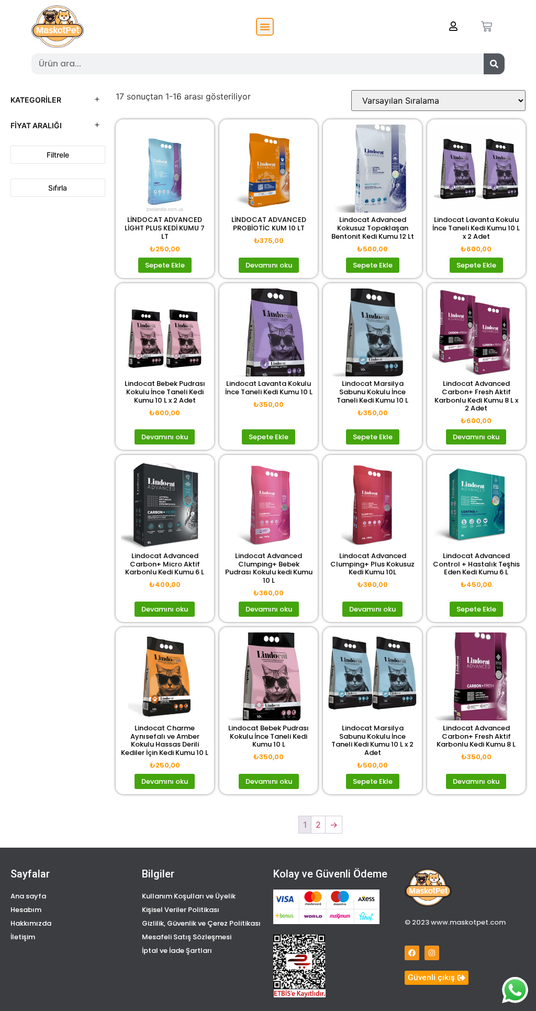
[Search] (494, 63)
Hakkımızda (30, 923)
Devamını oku (268, 265)
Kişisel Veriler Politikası (180, 910)
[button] (265, 27)
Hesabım (25, 910)
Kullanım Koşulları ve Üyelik (189, 896)
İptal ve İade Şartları (177, 951)
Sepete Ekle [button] (165, 265)
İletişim (22, 937)
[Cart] (486, 26)
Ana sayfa (28, 896)
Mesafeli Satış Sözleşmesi (186, 937)
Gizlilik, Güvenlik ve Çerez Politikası (201, 923)
